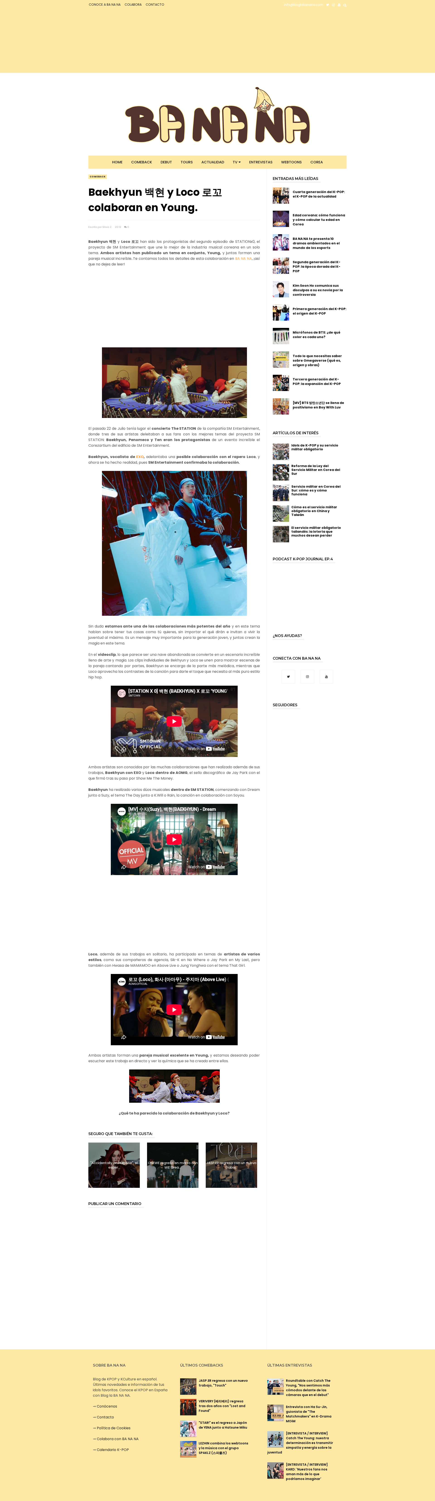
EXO (140, 456)
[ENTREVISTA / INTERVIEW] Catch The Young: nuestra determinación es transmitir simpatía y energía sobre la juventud (300, 1443)
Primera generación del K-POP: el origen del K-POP (319, 311)
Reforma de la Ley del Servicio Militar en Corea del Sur (315, 470)
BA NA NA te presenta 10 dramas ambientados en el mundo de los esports (316, 243)
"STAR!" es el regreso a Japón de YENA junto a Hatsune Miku (223, 1425)
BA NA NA (243, 258)
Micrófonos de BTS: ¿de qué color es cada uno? (316, 334)
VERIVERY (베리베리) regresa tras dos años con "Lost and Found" (222, 1406)
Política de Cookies (113, 1428)
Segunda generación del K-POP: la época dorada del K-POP (316, 266)
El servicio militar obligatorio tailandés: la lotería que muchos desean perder (316, 531)
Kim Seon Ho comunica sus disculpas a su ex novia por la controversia (318, 290)
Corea (316, 162)
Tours (187, 162)
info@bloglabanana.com (303, 4)
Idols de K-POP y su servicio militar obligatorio (314, 447)
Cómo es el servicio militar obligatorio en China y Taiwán (314, 511)
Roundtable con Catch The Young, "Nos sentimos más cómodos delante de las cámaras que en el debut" (308, 1387)
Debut (166, 162)
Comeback (141, 162)
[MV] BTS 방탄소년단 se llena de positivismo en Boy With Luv (318, 405)
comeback (98, 176)
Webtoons (291, 162)
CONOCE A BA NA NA (105, 4)
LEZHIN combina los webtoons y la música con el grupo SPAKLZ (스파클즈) (223, 1448)
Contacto (105, 1417)
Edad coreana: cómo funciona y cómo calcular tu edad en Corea (319, 220)
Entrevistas (261, 162)
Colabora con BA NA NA (118, 1438)
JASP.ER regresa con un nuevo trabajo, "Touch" (223, 1383)
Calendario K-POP (113, 1449)
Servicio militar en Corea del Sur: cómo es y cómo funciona (316, 490)
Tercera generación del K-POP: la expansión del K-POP (317, 381)
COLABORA (133, 4)
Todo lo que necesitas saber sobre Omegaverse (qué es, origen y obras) (317, 360)
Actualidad (212, 162)
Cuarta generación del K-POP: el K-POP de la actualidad (319, 194)
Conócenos (107, 1406)
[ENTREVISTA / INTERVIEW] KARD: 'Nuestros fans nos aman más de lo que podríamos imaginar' (307, 1471)
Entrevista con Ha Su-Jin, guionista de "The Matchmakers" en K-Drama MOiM (308, 1414)
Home (117, 162)
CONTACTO (155, 4)
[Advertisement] (128, 41)
